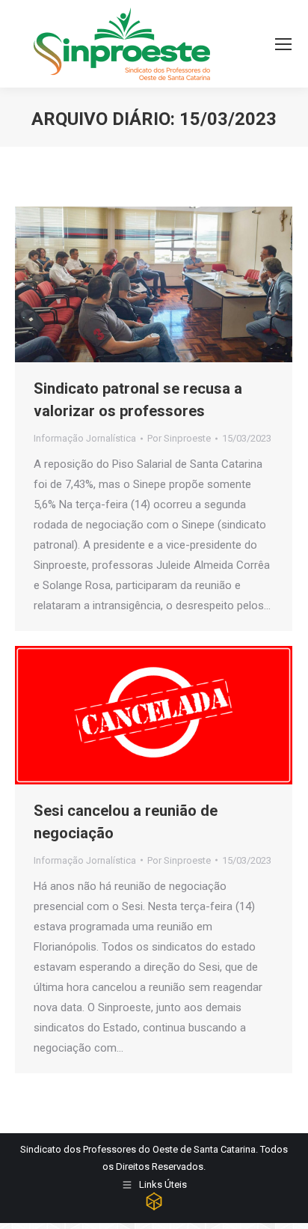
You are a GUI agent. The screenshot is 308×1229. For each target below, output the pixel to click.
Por (179, 438)
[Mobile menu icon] (283, 44)
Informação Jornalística (85, 438)
